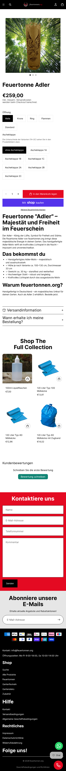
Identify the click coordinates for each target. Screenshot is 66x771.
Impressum (8, 733)
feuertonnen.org (36, 761)
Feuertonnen (8, 679)
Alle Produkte (9, 674)
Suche (5, 670)
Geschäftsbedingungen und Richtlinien (33, 767)
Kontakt (6, 709)
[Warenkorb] (62, 4)
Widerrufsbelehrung (12, 742)
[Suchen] (10, 4)
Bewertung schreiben (33, 476)
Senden (10, 583)
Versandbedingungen (13, 714)
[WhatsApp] (59, 746)
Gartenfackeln (9, 684)
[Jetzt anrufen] (58, 765)
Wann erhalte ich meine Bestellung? (22, 320)
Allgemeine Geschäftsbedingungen (19, 719)
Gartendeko (8, 689)
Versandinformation (24, 310)
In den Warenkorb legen (45, 194)
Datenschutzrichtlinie (12, 738)
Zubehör (6, 694)
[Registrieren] (59, 619)
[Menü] (3, 4)
